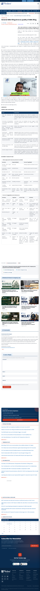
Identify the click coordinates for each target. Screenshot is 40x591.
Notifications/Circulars (13, 24)
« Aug (2, 533)
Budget (9, 10)
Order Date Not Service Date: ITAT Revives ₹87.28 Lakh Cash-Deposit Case (16, 455)
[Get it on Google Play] (16, 564)
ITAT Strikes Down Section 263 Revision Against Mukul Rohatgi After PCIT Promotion (18, 447)
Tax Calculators (28, 580)
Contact (34, 577)
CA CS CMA (35, 10)
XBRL (19, 263)
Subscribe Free (35, 545)
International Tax (14, 580)
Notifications (28, 572)
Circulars (11, 15)
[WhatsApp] (7, 579)
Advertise (35, 575)
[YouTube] (7, 576)
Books (24, 0)
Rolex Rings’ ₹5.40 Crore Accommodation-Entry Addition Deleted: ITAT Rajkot (17, 445)
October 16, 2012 (20, 24)
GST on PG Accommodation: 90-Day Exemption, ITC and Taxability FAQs (16, 434)
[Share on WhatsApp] (35, 23)
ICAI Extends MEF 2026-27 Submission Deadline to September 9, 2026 (15, 468)
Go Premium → (20, 419)
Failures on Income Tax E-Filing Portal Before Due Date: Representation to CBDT (17, 429)
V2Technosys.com (21, 585)
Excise (24, 10)
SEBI (20, 574)
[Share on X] (31, 23)
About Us (34, 572)
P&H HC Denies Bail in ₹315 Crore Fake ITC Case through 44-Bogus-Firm (16, 452)
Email (4, 376)
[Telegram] (2, 581)
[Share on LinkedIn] (33, 23)
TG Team (4, 22)
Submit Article (35, 574)
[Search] (39, 11)
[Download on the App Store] (23, 564)
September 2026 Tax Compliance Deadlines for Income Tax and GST (15, 427)
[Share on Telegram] (38, 23)
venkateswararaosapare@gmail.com (8, 347)
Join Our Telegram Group (22, 269)
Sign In (36, 0)
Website (4, 380)
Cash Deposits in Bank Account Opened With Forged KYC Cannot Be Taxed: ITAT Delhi (19, 475)
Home (1, 10)
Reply (3, 349)
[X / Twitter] (5, 576)
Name (4, 371)
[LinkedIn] (2, 579)
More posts (3, 439)
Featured (6, 24)
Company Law (19, 10)
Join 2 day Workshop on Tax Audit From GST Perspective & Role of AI (15, 437)
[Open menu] (38, 4)
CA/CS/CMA (21, 579)
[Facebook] (2, 576)
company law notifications (11, 263)
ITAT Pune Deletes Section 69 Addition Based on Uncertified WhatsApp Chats (17, 450)
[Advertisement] (9, 36)
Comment (5, 359)
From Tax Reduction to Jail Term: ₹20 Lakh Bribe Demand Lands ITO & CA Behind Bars (19, 466)
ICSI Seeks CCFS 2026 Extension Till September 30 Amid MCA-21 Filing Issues (17, 463)
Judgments (28, 575)
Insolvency (21, 577)
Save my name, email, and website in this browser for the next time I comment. (16, 384)
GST (31, 10)
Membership (35, 579)
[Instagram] (5, 579)
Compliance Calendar (28, 578)
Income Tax (5, 10)
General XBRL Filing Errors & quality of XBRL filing (18, 20)
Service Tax (14, 10)
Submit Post (31, 0)
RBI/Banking (21, 575)
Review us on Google (8, 272)
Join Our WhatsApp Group (9, 269)
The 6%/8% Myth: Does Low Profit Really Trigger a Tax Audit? (13, 432)
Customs (28, 10)
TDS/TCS (13, 577)
